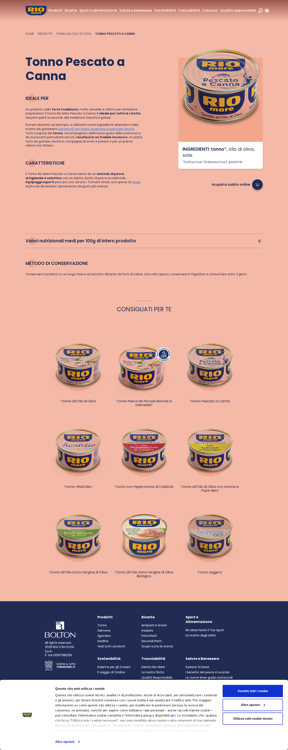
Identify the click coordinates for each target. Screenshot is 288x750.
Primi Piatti (149, 636)
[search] (260, 10)
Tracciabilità (189, 10)
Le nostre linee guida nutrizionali (209, 677)
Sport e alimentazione (98, 10)
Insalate (147, 630)
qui (173, 715)
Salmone (103, 630)
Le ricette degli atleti (201, 635)
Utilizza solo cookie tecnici (252, 718)
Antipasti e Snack (154, 625)
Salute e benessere (135, 10)
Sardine (102, 641)
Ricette (71, 10)
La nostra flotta (152, 672)
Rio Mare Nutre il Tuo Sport (205, 630)
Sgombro (104, 636)
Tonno (102, 625)
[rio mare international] (266, 10)
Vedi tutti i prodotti (111, 646)
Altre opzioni (64, 741)
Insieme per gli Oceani (113, 667)
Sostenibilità (165, 10)
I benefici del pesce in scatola (207, 672)
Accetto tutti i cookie (253, 691)
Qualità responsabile (238, 10)
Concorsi (210, 10)
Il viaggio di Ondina (111, 672)
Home (30, 34)
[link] (266, 10)
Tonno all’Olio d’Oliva (73, 34)
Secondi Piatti (151, 641)
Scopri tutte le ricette (157, 646)
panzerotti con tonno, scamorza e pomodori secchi (96, 129)
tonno (136, 182)
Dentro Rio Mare (153, 667)
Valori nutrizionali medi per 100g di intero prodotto (81, 241)
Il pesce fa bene (197, 667)
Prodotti (55, 10)
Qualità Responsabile (156, 677)
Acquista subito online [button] (231, 184)
